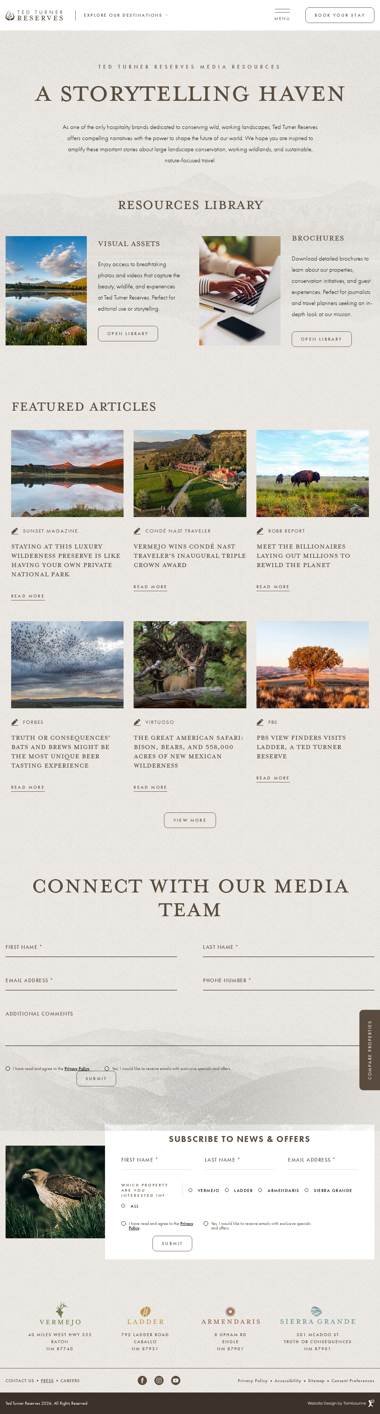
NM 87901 (230, 1347)
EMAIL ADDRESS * (312, 1160)
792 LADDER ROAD (145, 1333)
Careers (70, 1380)
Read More (28, 596)
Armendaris (283, 1190)
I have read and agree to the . (52, 1068)
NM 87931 (145, 1347)
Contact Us (20, 1380)
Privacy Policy (77, 1068)
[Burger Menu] (282, 15)
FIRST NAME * (139, 1160)
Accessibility (288, 1380)
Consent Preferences (352, 1380)
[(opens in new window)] (60, 1305)
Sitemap (316, 1380)
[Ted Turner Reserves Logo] (34, 15)
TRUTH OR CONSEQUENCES (318, 1340)
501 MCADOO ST (318, 1333)
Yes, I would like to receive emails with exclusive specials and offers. (171, 1068)
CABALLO (145, 1340)
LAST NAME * (223, 1160)
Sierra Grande (333, 1190)
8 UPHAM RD (230, 1333)
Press (47, 1380)
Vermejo (209, 1190)
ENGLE (230, 1340)
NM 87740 (59, 1347)
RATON (60, 1340)
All (135, 1206)
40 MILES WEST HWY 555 (60, 1333)
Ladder (243, 1190)
